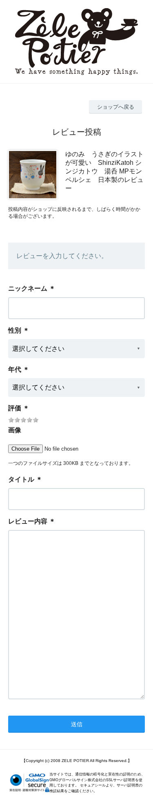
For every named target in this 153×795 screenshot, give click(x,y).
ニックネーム (27, 288)
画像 (14, 430)
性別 (14, 330)
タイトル (21, 479)
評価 (14, 408)
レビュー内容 (27, 521)
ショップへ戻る (115, 107)
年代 (14, 369)
